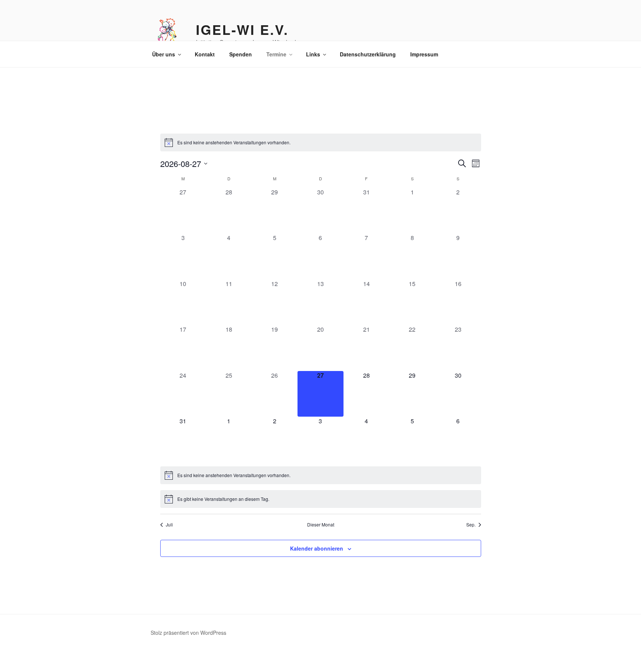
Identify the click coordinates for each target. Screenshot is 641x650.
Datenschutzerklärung (368, 54)
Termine (276, 54)
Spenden (240, 54)
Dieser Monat (320, 525)
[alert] (320, 142)
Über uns (163, 54)
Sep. (471, 525)
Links (313, 54)
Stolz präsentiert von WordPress (188, 632)
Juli (169, 525)
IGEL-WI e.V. (242, 29)
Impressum (424, 54)
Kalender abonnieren (316, 548)
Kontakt (205, 54)
